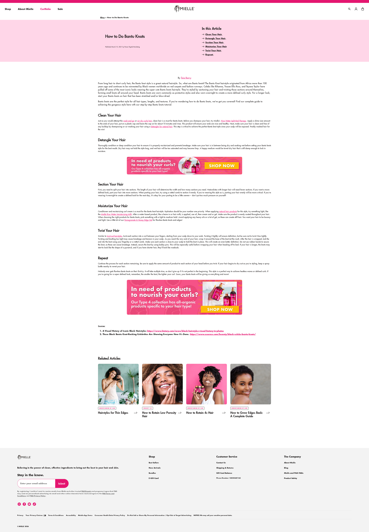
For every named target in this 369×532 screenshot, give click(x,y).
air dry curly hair (144, 120)
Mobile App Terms (85, 515)
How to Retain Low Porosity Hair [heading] (159, 414)
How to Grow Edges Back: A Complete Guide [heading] (246, 414)
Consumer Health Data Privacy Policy (110, 515)
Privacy (20, 515)
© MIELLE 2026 (23, 526)
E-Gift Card (154, 478)
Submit (63, 485)
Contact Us (221, 462)
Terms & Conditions (56, 515)
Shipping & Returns (225, 467)
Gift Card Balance (224, 473)
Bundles (152, 473)
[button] (362, 8)
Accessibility (71, 515)
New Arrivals (155, 467)
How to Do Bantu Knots (118, 17)
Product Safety (290, 478)
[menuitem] (20, 515)
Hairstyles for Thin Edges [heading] (113, 413)
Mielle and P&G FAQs (293, 473)
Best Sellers (154, 462)
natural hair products (228, 211)
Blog (102, 17)
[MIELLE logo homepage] (184, 8)
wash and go (128, 120)
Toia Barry (186, 77)
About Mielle (289, 462)
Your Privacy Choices (34, 515)
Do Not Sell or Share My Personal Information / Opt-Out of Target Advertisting (159, 515)
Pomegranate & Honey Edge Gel (138, 219)
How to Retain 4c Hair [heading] (199, 413)
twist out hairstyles (114, 235)
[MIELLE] (28, 458)
